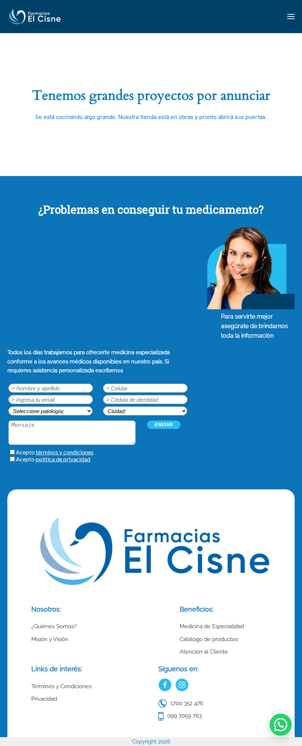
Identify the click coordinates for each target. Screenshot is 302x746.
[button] (291, 16)
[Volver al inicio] (35, 16)
